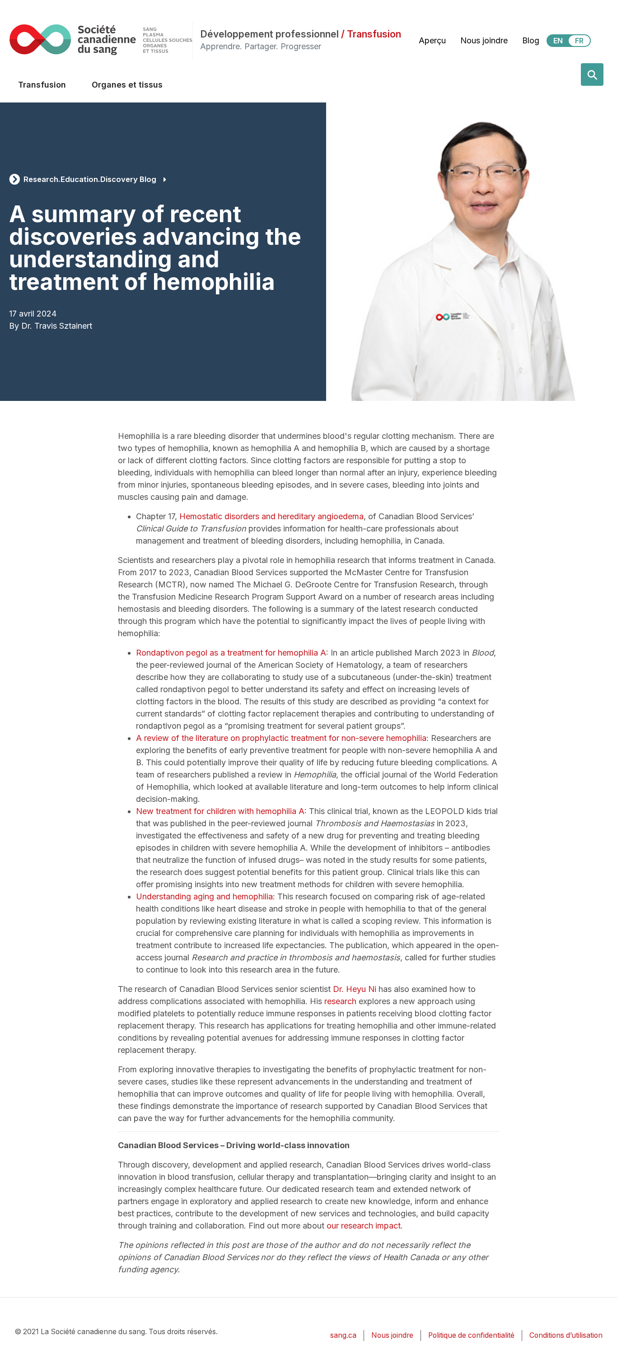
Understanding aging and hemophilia (204, 896)
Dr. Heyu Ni (354, 989)
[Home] (100, 39)
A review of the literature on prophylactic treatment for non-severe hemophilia (281, 738)
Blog (530, 40)
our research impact (364, 1225)
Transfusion (42, 84)
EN (558, 40)
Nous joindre (484, 40)
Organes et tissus (127, 84)
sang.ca (343, 1335)
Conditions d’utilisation (566, 1335)
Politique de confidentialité (471, 1335)
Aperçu (432, 40)
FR (579, 40)
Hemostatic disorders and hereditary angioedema (271, 516)
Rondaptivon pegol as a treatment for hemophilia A (231, 652)
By (14, 325)
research (340, 1001)
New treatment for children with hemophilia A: (221, 811)
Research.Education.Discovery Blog (89, 179)
